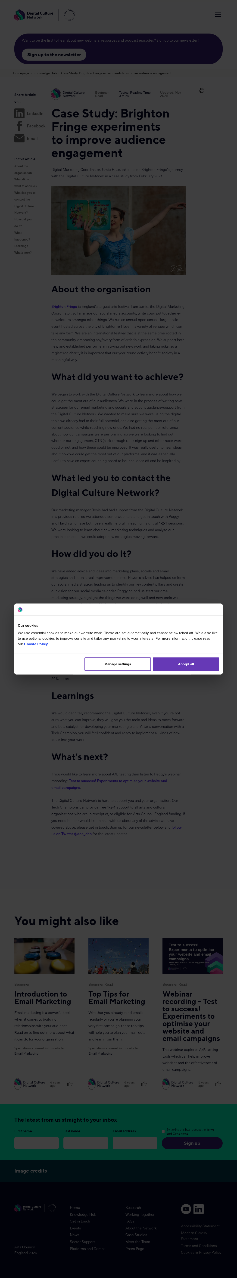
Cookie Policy (36, 644)
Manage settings (117, 664)
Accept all (186, 664)
